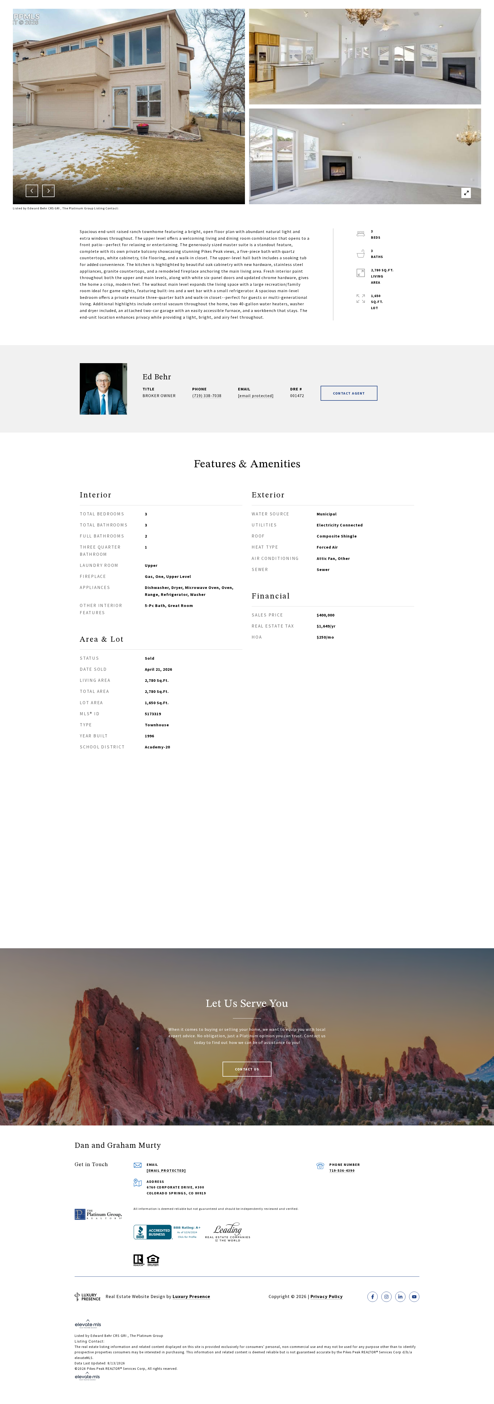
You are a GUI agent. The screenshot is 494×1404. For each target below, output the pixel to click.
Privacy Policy (327, 1296)
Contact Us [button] (247, 1069)
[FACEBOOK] (372, 1297)
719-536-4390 (342, 1170)
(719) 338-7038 (207, 395)
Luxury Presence (191, 1296)
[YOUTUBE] (414, 1297)
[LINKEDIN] (400, 1297)
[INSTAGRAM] (386, 1297)
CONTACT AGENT (349, 393)
